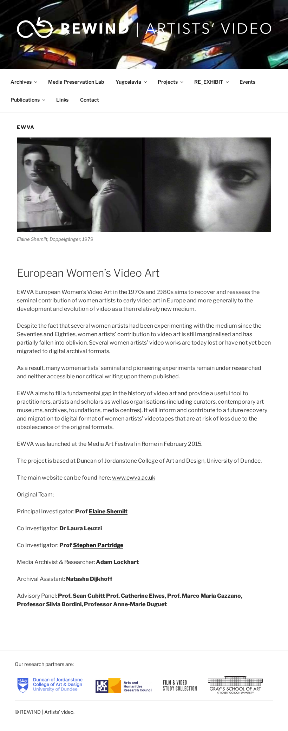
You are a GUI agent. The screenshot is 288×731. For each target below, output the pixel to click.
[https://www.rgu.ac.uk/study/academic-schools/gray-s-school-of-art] (235, 685)
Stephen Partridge (98, 545)
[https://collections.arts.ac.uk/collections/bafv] (180, 685)
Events (247, 82)
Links (62, 100)
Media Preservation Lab (76, 82)
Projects (168, 82)
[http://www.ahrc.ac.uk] (124, 685)
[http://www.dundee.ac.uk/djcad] (50, 685)
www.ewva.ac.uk (133, 477)
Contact (89, 100)
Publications (25, 100)
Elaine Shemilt (108, 511)
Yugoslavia (128, 82)
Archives (21, 82)
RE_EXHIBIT (208, 82)
